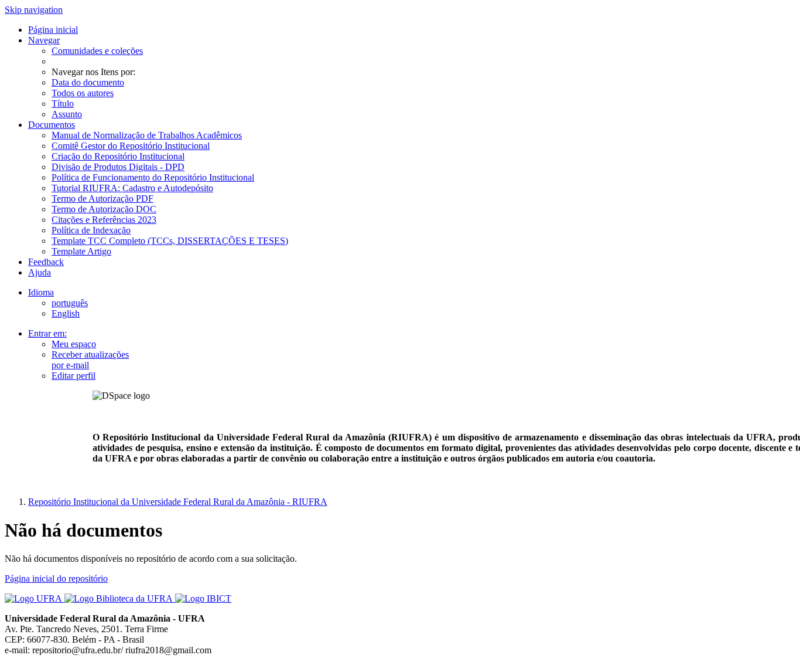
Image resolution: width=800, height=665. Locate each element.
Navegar (44, 40)
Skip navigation (34, 10)
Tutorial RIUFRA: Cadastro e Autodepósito (132, 188)
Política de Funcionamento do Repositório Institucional (153, 177)
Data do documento (88, 82)
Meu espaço (74, 344)
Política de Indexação (91, 230)
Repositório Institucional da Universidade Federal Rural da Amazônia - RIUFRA (177, 502)
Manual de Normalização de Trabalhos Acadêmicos (147, 135)
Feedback (46, 262)
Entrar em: (47, 333)
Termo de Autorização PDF (102, 198)
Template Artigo (81, 251)
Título (63, 103)
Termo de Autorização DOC (104, 209)
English (66, 313)
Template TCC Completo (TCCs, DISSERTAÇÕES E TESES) (170, 241)
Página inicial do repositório (56, 578)
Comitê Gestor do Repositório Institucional (131, 146)
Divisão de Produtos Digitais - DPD (118, 167)
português (70, 303)
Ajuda (39, 272)
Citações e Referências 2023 (104, 220)
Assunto (67, 114)
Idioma (41, 292)
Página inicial (53, 30)
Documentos (51, 125)
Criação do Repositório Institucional (118, 156)
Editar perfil (73, 376)
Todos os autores (83, 93)
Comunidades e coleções (97, 51)
